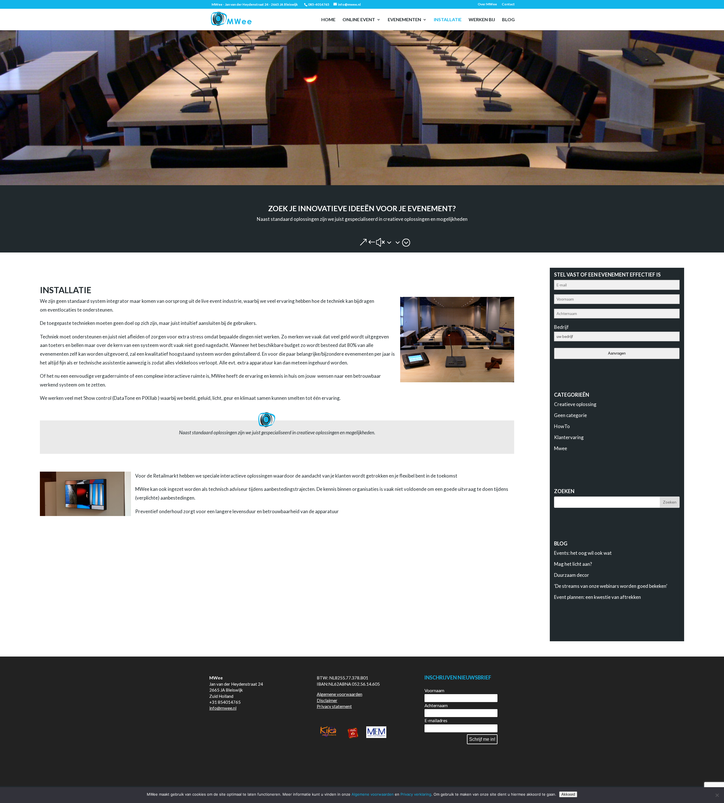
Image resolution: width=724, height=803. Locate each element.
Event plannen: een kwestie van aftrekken (597, 597)
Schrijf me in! (482, 739)
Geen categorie (570, 415)
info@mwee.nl (222, 708)
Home (328, 20)
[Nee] (717, 795)
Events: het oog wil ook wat (583, 553)
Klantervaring (569, 437)
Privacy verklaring (415, 794)
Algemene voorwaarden (339, 694)
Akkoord (568, 794)
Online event (358, 20)
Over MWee (487, 4)
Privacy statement (334, 706)
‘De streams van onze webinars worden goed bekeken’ (610, 586)
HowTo (562, 426)
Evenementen (404, 20)
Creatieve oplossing (575, 404)
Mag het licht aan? (573, 564)
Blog (508, 20)
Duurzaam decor (571, 575)
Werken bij (482, 20)
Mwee (560, 448)
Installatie (448, 20)
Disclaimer (327, 700)
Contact (508, 4)
